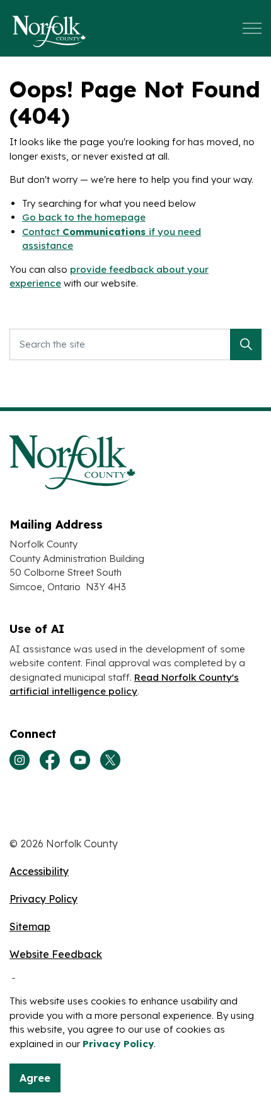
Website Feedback (55, 954)
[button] (246, 344)
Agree (35, 1078)
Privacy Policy (118, 1044)
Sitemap (29, 926)
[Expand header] (252, 28)
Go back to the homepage (84, 217)
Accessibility (39, 871)
